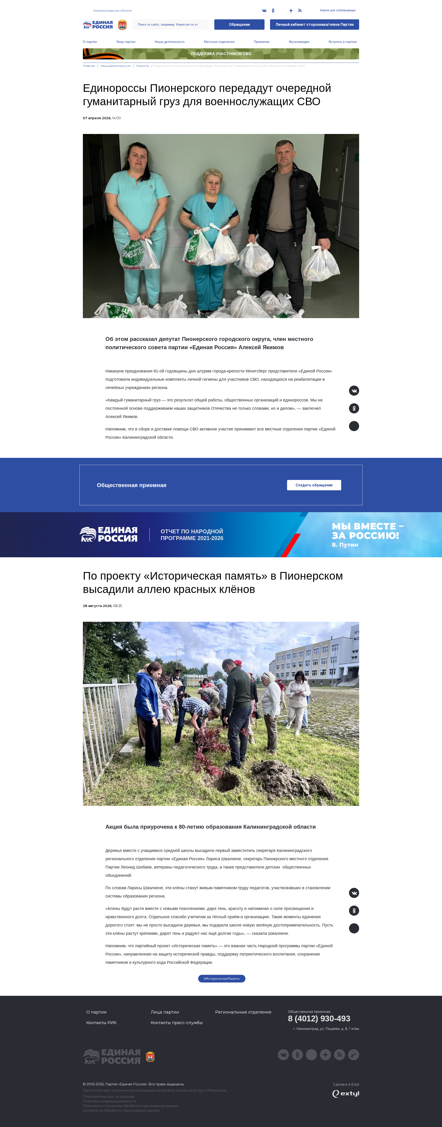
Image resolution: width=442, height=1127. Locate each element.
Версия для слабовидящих (338, 10)
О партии (90, 42)
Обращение (239, 24)
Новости (142, 65)
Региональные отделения (243, 1012)
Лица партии (125, 42)
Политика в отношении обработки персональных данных (130, 1106)
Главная (89, 65)
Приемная (262, 42)
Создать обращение (314, 485)
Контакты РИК (101, 1022)
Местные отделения (219, 42)
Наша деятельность (170, 42)
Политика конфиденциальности (109, 1101)
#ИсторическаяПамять (222, 978)
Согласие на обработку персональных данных (121, 1110)
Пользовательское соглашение (109, 1097)
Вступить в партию (343, 42)
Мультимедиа (299, 42)
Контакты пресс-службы (177, 1022)
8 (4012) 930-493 (319, 1018)
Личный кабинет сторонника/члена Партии (315, 24)
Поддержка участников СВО (221, 54)
